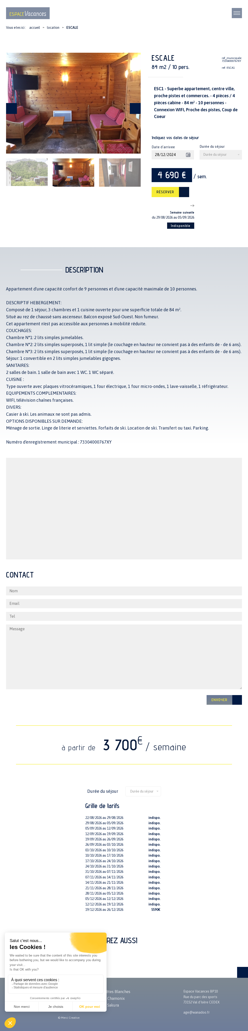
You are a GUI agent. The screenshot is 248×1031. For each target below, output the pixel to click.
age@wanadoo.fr (196, 1012)
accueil (34, 28)
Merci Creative (70, 1017)
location (53, 28)
